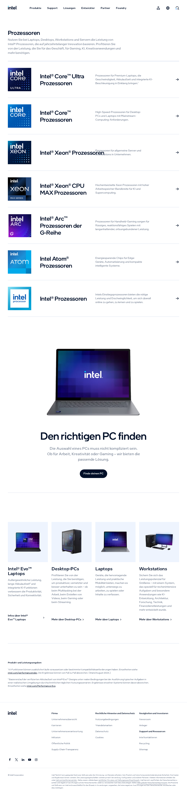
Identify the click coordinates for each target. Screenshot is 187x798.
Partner (105, 8)
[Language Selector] (168, 8)
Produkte (35, 8)
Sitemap (143, 749)
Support (52, 8)
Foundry (121, 8)
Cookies (99, 737)
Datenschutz (101, 731)
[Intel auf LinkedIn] (23, 760)
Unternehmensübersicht (64, 719)
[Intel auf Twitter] (16, 760)
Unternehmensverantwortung (67, 731)
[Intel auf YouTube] (30, 760)
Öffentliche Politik (60, 743)
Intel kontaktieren (148, 737)
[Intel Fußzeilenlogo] (12, 713)
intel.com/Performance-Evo (41, 686)
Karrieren (56, 725)
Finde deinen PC (93, 473)
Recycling (144, 743)
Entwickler (88, 8)
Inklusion (55, 737)
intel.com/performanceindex (22, 672)
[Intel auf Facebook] (10, 760)
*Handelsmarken (103, 725)
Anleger (143, 725)
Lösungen (69, 8)
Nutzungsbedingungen (107, 719)
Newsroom (145, 719)
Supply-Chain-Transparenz (64, 749)
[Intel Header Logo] (12, 8)
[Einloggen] (158, 8)
